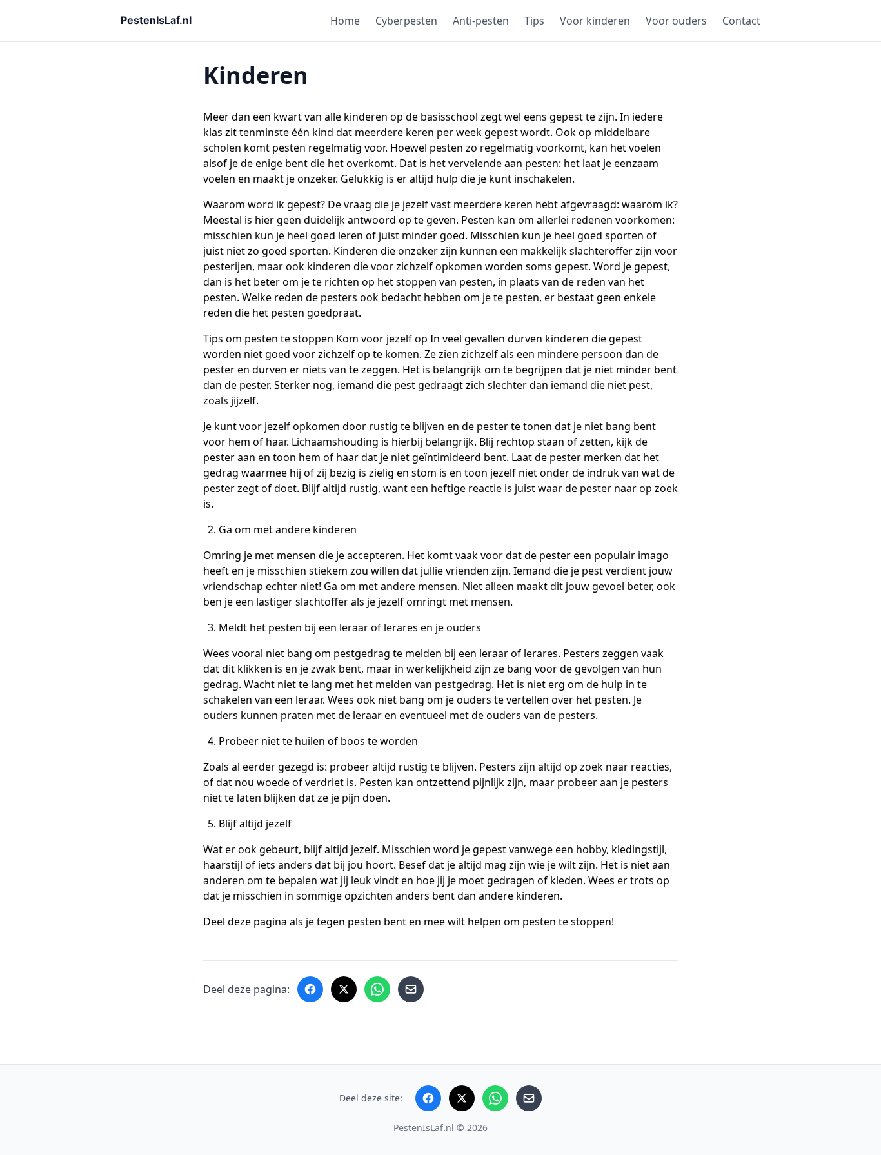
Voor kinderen (595, 21)
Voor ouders (676, 21)
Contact (741, 21)
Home (345, 21)
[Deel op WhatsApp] (377, 989)
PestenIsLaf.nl (423, 1127)
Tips (534, 21)
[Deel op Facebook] (310, 989)
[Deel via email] (411, 989)
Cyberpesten (406, 21)
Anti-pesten (481, 21)
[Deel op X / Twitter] (344, 989)
